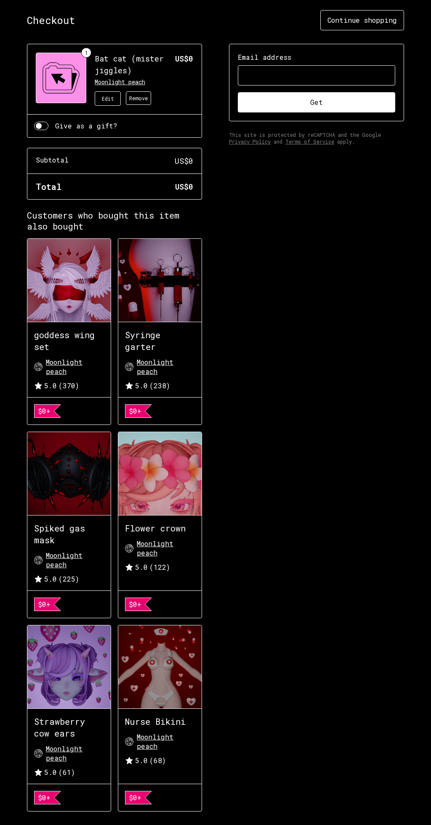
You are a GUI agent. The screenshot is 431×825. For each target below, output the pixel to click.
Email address (264, 57)
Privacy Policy (250, 141)
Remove (138, 98)
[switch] (41, 126)
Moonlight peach (120, 82)
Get (316, 102)
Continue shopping (362, 20)
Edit (108, 98)
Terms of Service (309, 141)
